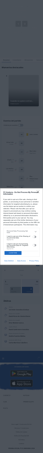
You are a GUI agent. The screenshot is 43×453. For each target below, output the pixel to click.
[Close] (39, 192)
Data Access (21, 261)
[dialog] (21, 226)
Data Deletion (9, 261)
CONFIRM (13, 253)
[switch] (34, 237)
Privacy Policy (34, 261)
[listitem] (21, 231)
